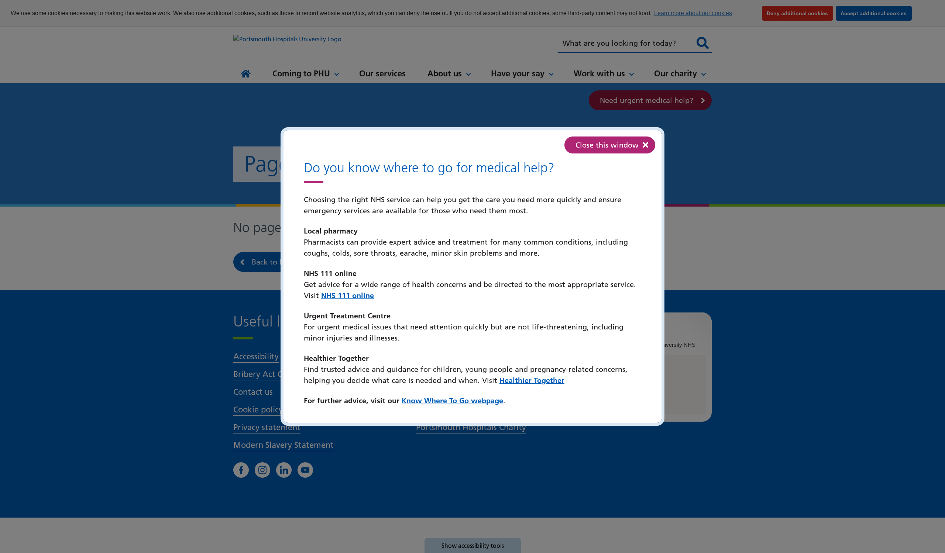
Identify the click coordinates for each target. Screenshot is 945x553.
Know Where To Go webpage (452, 400)
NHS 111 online (347, 295)
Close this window (607, 145)
